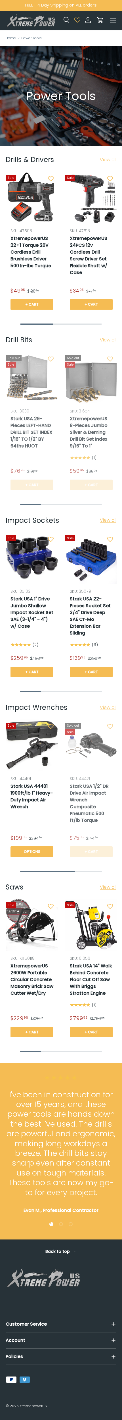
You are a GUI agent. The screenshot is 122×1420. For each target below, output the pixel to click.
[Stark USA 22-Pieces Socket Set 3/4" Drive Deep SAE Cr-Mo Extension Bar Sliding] (91, 558)
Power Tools (31, 38)
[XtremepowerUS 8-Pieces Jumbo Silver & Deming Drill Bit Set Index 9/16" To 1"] (91, 378)
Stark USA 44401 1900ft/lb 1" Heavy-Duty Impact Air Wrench (31, 796)
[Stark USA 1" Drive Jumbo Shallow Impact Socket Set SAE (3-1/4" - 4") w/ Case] (32, 558)
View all (108, 159)
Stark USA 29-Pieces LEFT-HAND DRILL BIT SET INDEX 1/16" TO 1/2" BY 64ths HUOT (31, 432)
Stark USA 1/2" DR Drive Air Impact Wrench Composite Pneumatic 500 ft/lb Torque (89, 803)
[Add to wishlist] (50, 178)
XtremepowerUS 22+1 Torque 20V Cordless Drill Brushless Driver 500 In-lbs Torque (30, 252)
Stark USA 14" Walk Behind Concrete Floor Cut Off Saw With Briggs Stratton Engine (91, 979)
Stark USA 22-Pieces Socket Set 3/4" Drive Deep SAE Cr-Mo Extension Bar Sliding (90, 616)
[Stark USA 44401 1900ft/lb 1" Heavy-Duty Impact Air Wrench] (32, 745)
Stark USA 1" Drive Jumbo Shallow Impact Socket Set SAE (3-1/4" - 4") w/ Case (31, 612)
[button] (100, 20)
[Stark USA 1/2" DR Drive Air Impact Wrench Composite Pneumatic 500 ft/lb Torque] (91, 745)
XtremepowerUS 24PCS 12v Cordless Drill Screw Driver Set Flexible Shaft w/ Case (88, 255)
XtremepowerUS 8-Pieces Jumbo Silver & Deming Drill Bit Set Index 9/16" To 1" (89, 432)
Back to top (58, 1251)
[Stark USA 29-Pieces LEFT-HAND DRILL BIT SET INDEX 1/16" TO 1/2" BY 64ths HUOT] (32, 378)
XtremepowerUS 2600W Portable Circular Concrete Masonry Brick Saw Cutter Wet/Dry (31, 979)
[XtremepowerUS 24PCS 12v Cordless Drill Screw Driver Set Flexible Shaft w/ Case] (91, 197)
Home (11, 38)
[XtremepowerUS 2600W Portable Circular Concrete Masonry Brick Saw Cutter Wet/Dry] (32, 925)
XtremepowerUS (33, 1406)
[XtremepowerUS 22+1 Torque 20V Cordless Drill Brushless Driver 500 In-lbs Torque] (32, 197)
